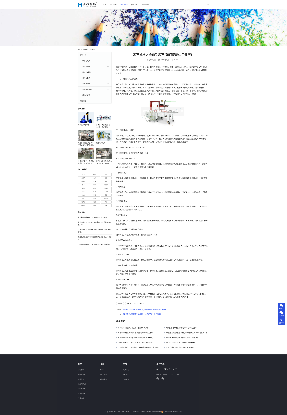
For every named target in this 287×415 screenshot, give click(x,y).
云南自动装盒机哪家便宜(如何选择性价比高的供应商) (144, 309)
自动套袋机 (86, 66)
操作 (120, 303)
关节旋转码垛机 (83, 125)
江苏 (83, 191)
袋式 (83, 198)
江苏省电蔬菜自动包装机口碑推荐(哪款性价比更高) (138, 347)
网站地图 (158, 412)
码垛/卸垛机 (86, 72)
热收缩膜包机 (87, 89)
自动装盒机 (86, 84)
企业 (106, 174)
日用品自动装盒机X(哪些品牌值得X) (180, 342)
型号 (83, 185)
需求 (94, 205)
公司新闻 (81, 370)
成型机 (106, 185)
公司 (94, 178)
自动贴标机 (86, 78)
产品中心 (113, 4)
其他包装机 (86, 95)
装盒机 (106, 198)
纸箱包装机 (86, 61)
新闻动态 (124, 4)
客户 (94, 185)
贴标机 (83, 205)
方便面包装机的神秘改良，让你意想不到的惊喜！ (143, 314)
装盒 (94, 198)
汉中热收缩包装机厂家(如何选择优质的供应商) (94, 244)
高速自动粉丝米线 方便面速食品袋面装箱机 (86, 144)
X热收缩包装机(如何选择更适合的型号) (181, 328)
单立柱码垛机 (100, 143)
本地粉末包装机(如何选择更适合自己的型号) (135, 333)
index (102, 370)
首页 (105, 4)
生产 (94, 191)
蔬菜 (106, 195)
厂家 (94, 181)
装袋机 (83, 202)
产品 (83, 174)
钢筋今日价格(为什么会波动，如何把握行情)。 (136, 342)
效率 (83, 188)
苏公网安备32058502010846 (172, 412)
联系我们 (134, 4)
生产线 (106, 191)
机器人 (130, 303)
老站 (154, 412)
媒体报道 (152, 60)
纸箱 (83, 195)
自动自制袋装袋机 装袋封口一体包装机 (103, 126)
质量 (106, 202)
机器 (94, 188)
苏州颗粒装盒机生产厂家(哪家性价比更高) (92, 217)
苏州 (94, 195)
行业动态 (81, 398)
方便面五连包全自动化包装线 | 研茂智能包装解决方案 (86, 162)
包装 (106, 178)
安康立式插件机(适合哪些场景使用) (180, 347)
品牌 (106, 181)
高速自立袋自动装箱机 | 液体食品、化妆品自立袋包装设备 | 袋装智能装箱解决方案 (104, 162)
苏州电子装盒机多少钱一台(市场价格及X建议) (136, 338)
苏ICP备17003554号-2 (145, 412)
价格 (94, 174)
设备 (94, 202)
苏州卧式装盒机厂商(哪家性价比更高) (133, 328)
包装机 (83, 181)
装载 (140, 303)
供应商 (83, 178)
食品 (106, 205)
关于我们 (145, 4)
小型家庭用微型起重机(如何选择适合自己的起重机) (186, 333)
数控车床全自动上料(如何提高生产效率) (182, 338)
